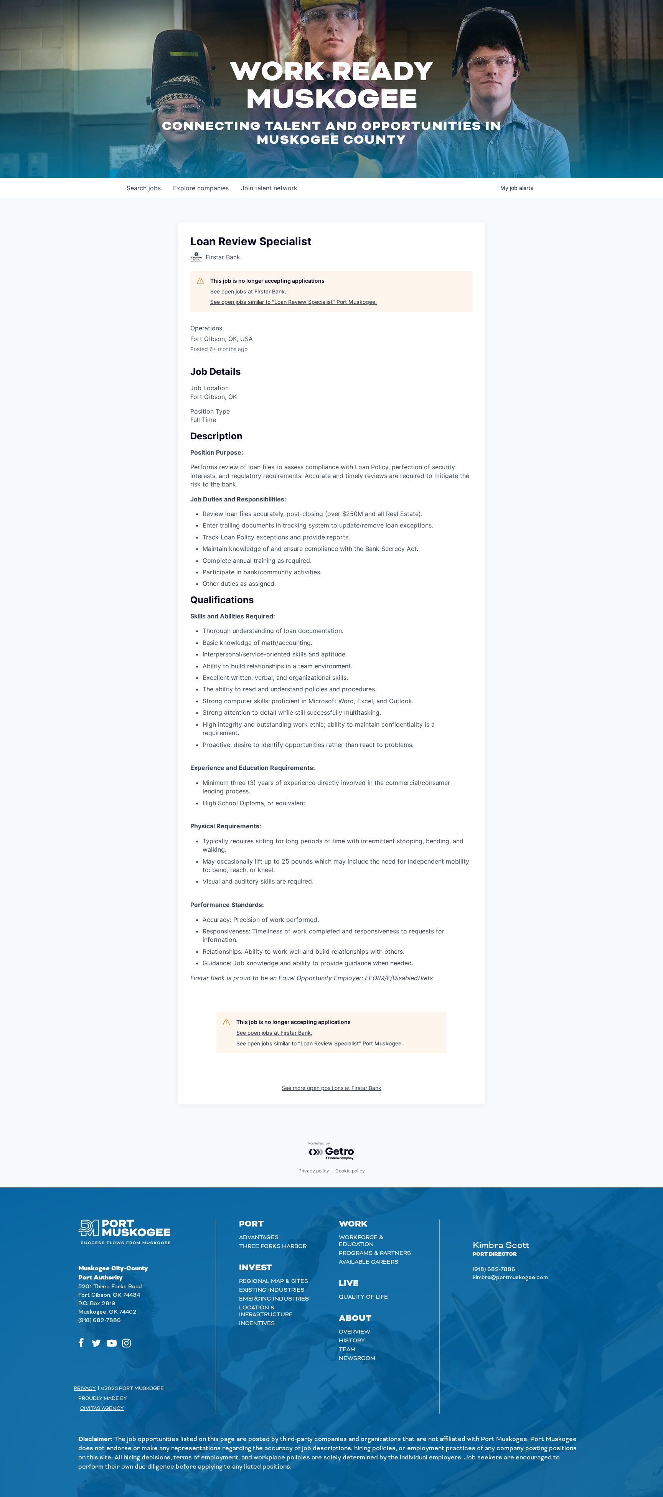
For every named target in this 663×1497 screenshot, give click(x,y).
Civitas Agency (102, 1408)
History (352, 1341)
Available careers (368, 1262)
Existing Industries (271, 1290)
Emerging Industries (274, 1299)
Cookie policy (350, 1171)
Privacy (85, 1388)
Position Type (210, 411)
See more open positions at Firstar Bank (331, 1088)
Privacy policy (314, 1171)
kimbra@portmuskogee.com (510, 1277)
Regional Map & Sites (273, 1281)
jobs (144, 188)
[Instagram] (126, 1343)
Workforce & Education (361, 1241)
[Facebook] (81, 1343)
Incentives (257, 1323)
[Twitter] (96, 1343)
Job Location (209, 388)
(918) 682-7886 (99, 1320)
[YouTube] (112, 1343)
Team (347, 1350)
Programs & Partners (375, 1253)
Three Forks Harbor (273, 1246)
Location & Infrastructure (266, 1311)
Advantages (259, 1237)
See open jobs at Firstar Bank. (248, 291)
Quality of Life (363, 1297)
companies (201, 188)
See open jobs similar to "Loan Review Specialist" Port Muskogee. (293, 301)
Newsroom (357, 1358)
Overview (354, 1332)
